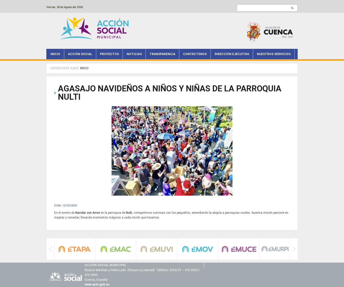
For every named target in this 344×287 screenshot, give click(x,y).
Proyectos (109, 54)
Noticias (134, 54)
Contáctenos (195, 54)
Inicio (55, 54)
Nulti (129, 212)
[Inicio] (95, 28)
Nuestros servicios (274, 54)
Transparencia (162, 54)
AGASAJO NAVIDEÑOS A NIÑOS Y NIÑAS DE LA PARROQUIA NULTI (169, 93)
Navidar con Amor (87, 212)
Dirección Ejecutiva (232, 54)
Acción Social (80, 54)
